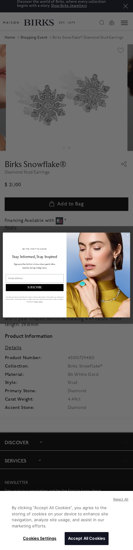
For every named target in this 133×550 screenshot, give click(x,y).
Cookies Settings (39, 538)
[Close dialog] (127, 235)
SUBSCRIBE (35, 287)
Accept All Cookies (86, 538)
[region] (66, 520)
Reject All (120, 499)
